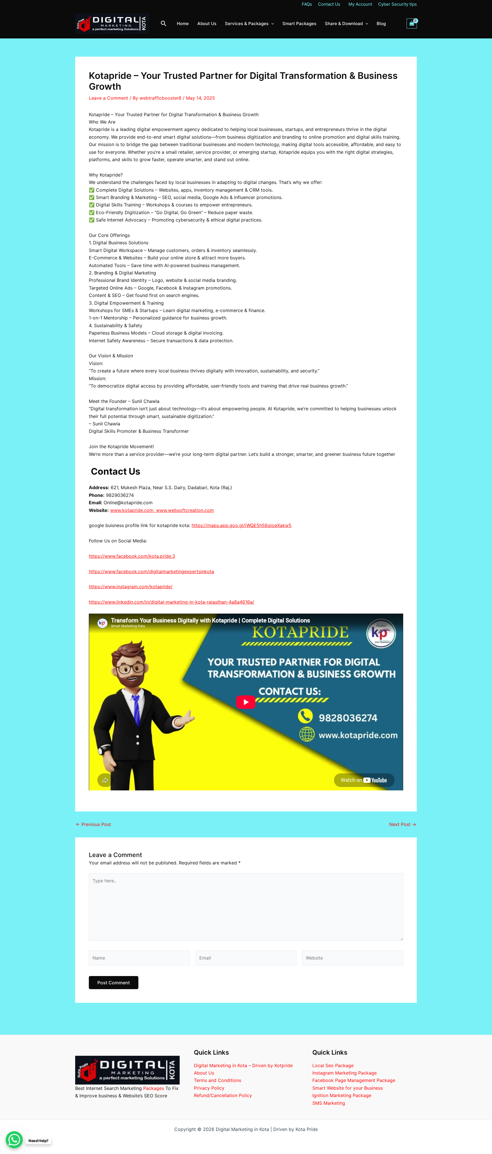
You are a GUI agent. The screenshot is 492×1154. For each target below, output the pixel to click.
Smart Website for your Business (347, 1088)
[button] (164, 23)
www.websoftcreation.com (185, 510)
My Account (360, 4)
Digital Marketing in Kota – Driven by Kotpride (243, 1065)
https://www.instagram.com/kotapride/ (131, 586)
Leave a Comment (108, 98)
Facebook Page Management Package (353, 1080)
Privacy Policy (209, 1088)
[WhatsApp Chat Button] (14, 1139)
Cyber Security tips (397, 4)
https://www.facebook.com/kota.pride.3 (132, 556)
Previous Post (93, 824)
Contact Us (329, 4)
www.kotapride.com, (133, 510)
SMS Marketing (328, 1103)
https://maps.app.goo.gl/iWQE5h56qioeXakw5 (242, 525)
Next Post (402, 824)
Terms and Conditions (217, 1080)
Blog (381, 23)
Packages (153, 1088)
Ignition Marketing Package (341, 1095)
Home (183, 23)
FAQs (307, 4)
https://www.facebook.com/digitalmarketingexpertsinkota (151, 571)
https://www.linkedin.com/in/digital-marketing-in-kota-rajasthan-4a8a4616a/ (171, 602)
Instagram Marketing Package (344, 1073)
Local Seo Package (333, 1065)
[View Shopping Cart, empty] (412, 23)
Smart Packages (299, 23)
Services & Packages (246, 23)
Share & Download (344, 23)
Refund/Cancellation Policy (223, 1095)
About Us (206, 23)
